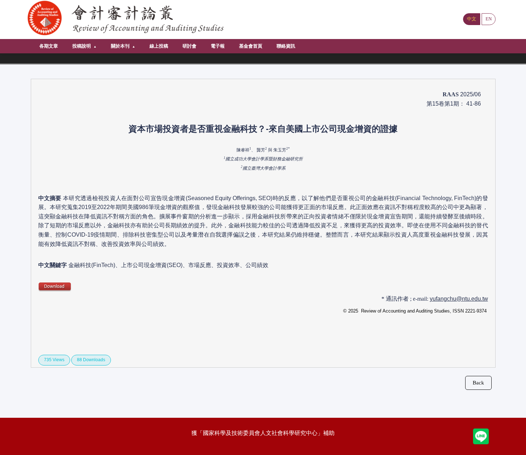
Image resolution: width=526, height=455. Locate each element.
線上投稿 (159, 46)
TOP (514, 442)
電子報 (218, 46)
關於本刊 (120, 46)
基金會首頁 (250, 46)
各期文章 (48, 46)
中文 (471, 18)
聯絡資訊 (286, 46)
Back (478, 383)
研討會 (189, 46)
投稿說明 (81, 46)
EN (489, 18)
